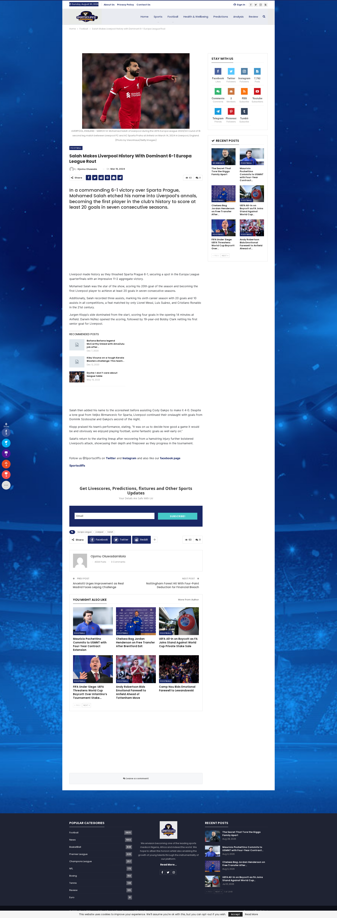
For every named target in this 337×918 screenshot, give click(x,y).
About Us (109, 4)
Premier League (78, 854)
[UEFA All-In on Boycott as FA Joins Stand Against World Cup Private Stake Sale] (179, 621)
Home (144, 16)
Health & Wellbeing (195, 16)
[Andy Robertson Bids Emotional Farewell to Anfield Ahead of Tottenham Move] (136, 669)
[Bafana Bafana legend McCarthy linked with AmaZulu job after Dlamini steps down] (76, 344)
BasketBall (75, 847)
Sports (158, 16)
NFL (71, 868)
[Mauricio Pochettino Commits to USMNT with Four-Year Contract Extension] (93, 621)
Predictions (220, 16)
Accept (235, 914)
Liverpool (99, 532)
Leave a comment (137, 778)
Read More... (168, 864)
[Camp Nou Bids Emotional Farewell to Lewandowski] (179, 669)
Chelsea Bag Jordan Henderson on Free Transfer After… (243, 863)
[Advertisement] (168, 40)
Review (253, 16)
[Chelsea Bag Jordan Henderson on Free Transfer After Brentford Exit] (136, 621)
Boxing (73, 875)
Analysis (238, 16)
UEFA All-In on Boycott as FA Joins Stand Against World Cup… (242, 878)
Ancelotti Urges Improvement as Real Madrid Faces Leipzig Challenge (98, 585)
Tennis (73, 883)
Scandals (218, 163)
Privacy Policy (125, 4)
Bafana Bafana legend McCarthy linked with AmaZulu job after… (105, 344)
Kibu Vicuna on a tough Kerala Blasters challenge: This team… (105, 359)
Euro (71, 897)
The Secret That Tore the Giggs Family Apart (241, 833)
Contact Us (143, 4)
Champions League (80, 861)
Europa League (84, 532)
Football (173, 16)
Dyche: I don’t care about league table (102, 374)
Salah (110, 532)
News (72, 839)
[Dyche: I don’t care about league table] (76, 377)
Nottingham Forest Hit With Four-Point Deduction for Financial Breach (172, 585)
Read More (251, 914)
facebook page (170, 458)
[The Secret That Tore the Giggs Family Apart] (224, 156)
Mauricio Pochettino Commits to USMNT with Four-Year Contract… (242, 848)
